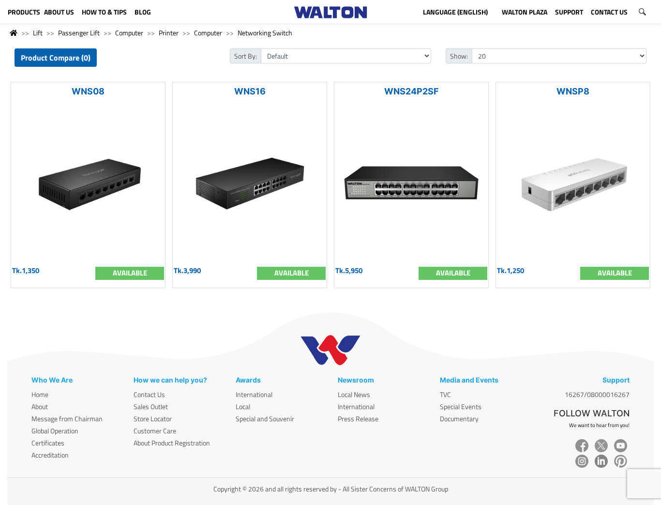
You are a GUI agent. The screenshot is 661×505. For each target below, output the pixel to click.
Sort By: (245, 56)
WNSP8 (572, 91)
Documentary (459, 418)
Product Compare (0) (55, 57)
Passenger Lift (79, 33)
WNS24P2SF (411, 91)
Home (39, 394)
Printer (169, 33)
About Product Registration (172, 443)
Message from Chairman (67, 418)
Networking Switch (265, 33)
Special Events (460, 406)
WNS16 (250, 91)
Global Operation (54, 431)
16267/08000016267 (597, 394)
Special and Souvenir (265, 418)
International (254, 394)
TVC (445, 394)
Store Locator (153, 418)
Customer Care (155, 431)
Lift (38, 33)
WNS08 (88, 91)
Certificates (47, 443)
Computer (129, 33)
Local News (354, 394)
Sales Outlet (151, 406)
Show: (459, 56)
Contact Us (149, 394)
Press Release (358, 418)
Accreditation (50, 455)
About (39, 406)
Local (243, 406)
